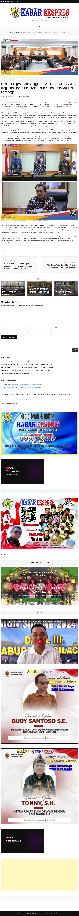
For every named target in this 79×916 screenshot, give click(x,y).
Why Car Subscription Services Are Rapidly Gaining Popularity (26, 384)
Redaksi (5, 96)
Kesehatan (47, 78)
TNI (21, 289)
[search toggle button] (76, 1)
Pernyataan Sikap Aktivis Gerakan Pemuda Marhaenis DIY (16, 373)
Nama (3, 327)
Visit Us (16, 1)
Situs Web (57, 327)
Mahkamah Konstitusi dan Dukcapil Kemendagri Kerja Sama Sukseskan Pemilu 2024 (12, 293)
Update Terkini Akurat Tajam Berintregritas (31, 387)
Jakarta (30, 78)
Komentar (4, 310)
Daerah (22, 78)
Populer (37, 79)
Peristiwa (18, 79)
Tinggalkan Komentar (25, 96)
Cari (2, 346)
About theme (10, 1)
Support (3, 1)
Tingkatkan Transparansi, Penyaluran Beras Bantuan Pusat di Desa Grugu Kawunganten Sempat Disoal (27, 364)
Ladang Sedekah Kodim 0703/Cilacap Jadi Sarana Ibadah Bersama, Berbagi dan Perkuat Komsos (26, 370)
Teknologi (17, 289)
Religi (44, 79)
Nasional (56, 78)
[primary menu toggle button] (39, 26)
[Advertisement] (39, 875)
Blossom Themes (48, 913)
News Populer (65, 78)
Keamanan (5, 285)
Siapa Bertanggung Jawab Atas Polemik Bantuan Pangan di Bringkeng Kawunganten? (23, 361)
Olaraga (5, 79)
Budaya (16, 78)
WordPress (61, 913)
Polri (3, 289)
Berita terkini (7, 78)
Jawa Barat (38, 78)
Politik (30, 79)
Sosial (50, 79)
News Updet (39, 19)
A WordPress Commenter (9, 387)
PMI (25, 79)
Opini (11, 79)
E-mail (29, 327)
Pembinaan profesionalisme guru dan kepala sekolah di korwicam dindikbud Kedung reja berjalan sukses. (28, 367)
